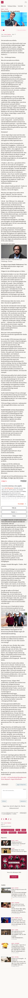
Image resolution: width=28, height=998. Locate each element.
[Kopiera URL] (8, 819)
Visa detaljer (21, 503)
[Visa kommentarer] (3, 30)
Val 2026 (20, 6)
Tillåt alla (14, 508)
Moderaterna (12, 832)
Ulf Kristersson (22, 832)
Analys (2, 9)
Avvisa (14, 515)
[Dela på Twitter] (3, 819)
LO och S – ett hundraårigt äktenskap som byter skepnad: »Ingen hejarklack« (13, 778)
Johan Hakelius (7, 34)
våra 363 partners (9, 488)
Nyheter (3, 6)
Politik (6, 9)
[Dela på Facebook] (1, 819)
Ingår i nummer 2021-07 (8, 830)
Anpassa (13, 512)
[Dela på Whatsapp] (10, 819)
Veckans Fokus (12, 6)
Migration (4, 832)
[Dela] (1, 30)
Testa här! (14, 876)
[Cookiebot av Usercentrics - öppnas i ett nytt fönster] (20, 481)
